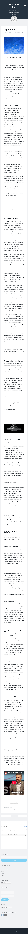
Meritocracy (4, 868)
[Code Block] (13, 835)
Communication (7, 33)
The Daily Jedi (14, 6)
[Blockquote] (11, 835)
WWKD (2, 871)
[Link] (14, 835)
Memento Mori (4, 870)
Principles (18, 33)
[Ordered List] (8, 835)
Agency (2, 873)
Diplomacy (12, 809)
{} (16, 834)
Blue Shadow (6, 816)
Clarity (2, 875)
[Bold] (2, 835)
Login (25, 826)
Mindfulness (12, 33)
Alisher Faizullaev (8, 807)
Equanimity (22, 816)
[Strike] (7, 835)
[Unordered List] (10, 835)
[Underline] (5, 835)
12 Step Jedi (17, 32)
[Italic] (4, 835)
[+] (18, 834)
